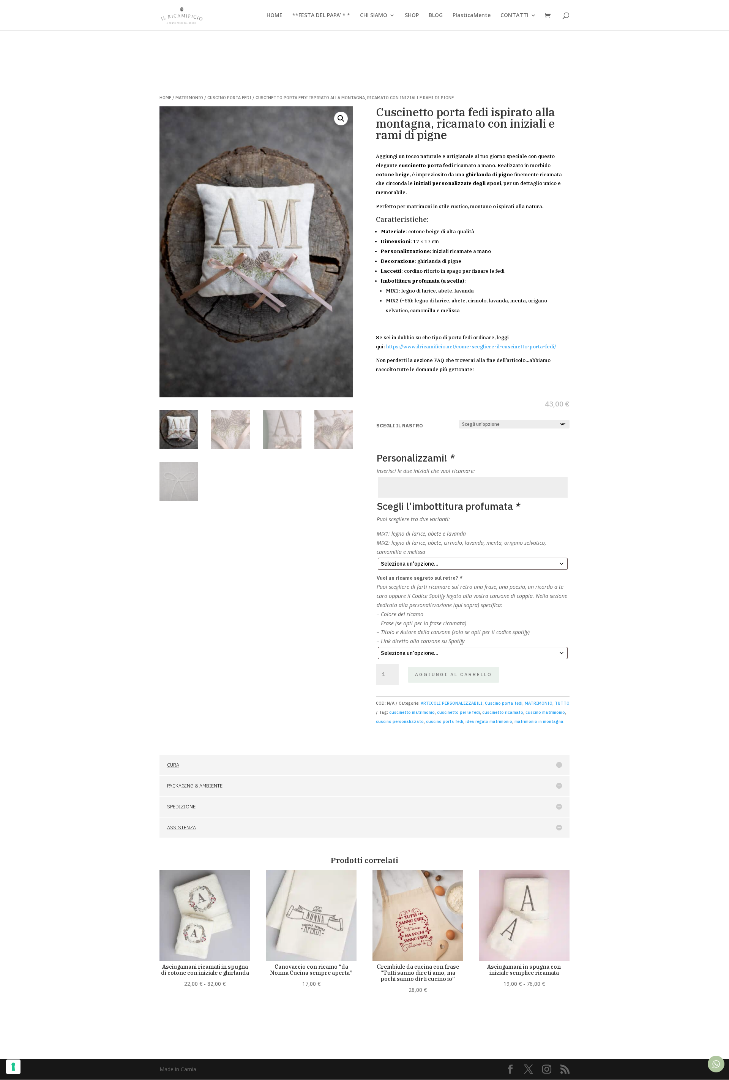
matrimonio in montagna (538, 721)
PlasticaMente (472, 16)
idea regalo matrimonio (488, 721)
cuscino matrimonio (545, 712)
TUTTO (562, 703)
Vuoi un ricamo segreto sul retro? (419, 578)
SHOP (412, 16)
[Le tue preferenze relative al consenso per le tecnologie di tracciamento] (13, 1066)
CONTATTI (514, 16)
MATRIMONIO (189, 97)
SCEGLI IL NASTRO (399, 425)
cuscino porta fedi (444, 721)
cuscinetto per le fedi (458, 712)
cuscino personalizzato (400, 721)
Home (165, 97)
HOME (274, 16)
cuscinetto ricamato (502, 712)
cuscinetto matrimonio (412, 712)
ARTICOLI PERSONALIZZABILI (452, 703)
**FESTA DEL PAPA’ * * (321, 16)
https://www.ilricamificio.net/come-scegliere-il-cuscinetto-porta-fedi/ (471, 346)
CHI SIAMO (373, 16)
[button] (341, 118)
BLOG (436, 16)
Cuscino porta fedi (229, 97)
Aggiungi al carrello (453, 674)
